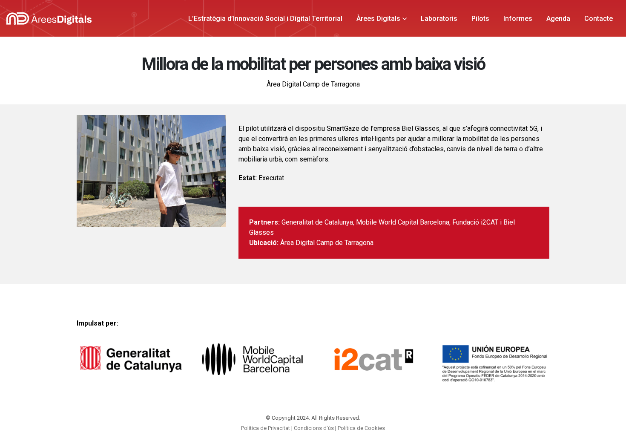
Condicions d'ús (314, 428)
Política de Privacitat (265, 428)
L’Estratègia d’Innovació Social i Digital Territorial (265, 18)
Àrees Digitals (378, 18)
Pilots (480, 18)
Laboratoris (439, 18)
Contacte (598, 18)
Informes (517, 18)
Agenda (558, 18)
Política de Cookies (361, 428)
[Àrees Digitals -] (49, 19)
